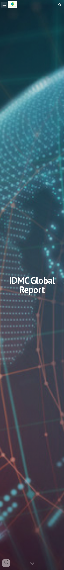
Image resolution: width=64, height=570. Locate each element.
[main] (32, 285)
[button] (4, 4)
